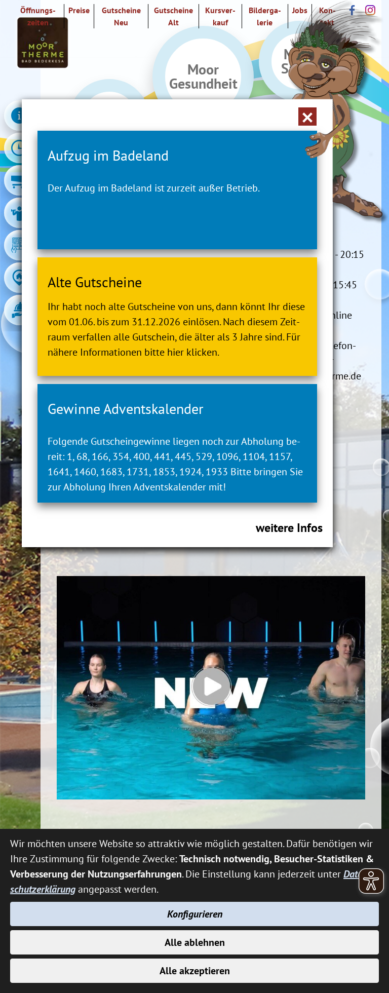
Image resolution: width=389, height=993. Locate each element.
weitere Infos (289, 528)
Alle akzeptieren (195, 970)
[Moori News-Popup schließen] (307, 116)
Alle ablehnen (195, 942)
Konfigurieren (194, 914)
